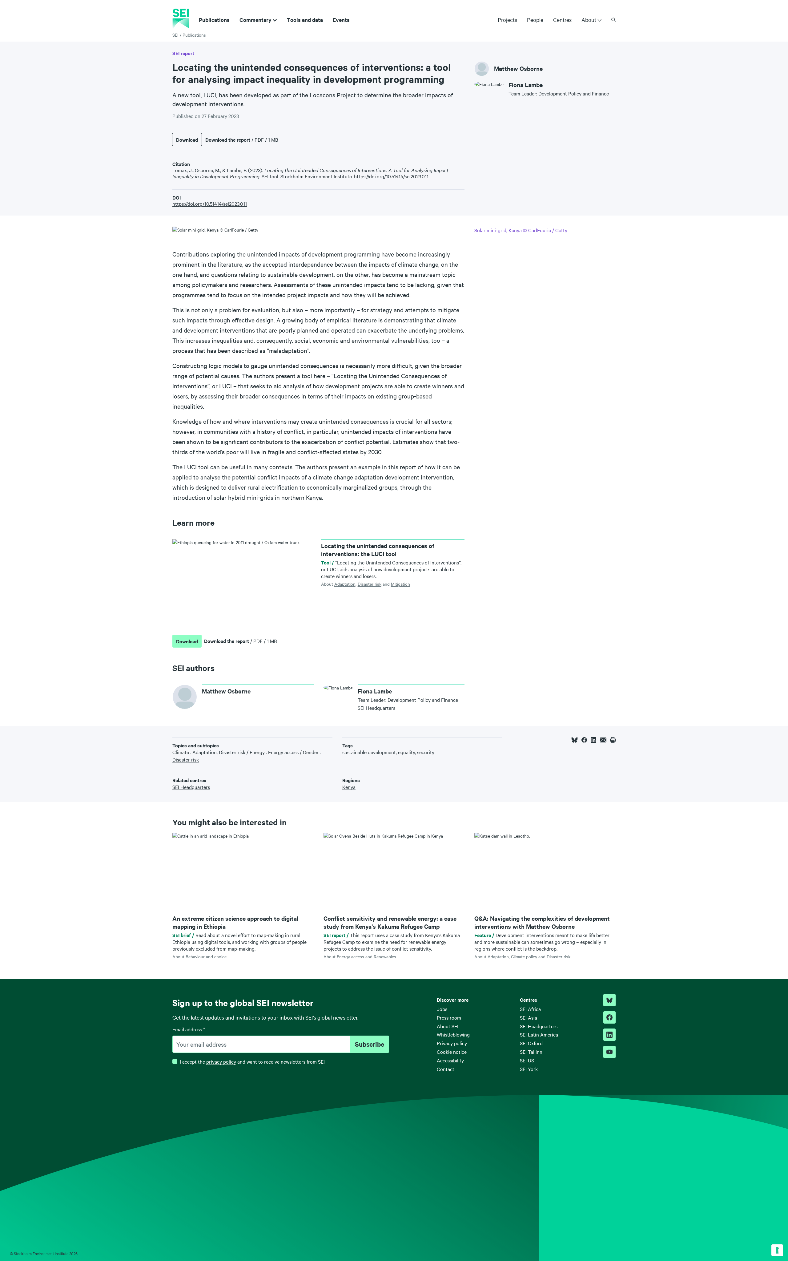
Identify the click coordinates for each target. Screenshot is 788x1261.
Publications (214, 19)
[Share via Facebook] (584, 740)
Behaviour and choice (206, 956)
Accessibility (450, 1060)
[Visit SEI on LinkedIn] (609, 1035)
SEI (175, 35)
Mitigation (400, 584)
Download (187, 139)
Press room (449, 1017)
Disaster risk (369, 584)
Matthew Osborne (518, 68)
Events (341, 19)
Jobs (442, 1008)
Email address (188, 1029)
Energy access (350, 956)
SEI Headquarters (538, 1026)
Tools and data (305, 19)
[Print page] (613, 740)
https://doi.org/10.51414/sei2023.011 (209, 203)
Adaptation (345, 584)
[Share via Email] (603, 740)
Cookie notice (452, 1051)
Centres (562, 19)
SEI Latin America (539, 1034)
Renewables (385, 956)
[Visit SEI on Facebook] (609, 1017)
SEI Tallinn (531, 1051)
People (535, 19)
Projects (507, 19)
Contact (445, 1068)
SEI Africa (530, 1008)
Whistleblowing (453, 1034)
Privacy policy (452, 1043)
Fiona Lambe (526, 85)
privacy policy (221, 1061)
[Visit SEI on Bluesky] (609, 1000)
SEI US (527, 1060)
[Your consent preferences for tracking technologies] (777, 1250)
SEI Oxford (531, 1043)
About (588, 20)
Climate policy (524, 956)
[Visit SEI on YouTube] (609, 1052)
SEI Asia (528, 1017)
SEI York (529, 1068)
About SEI (447, 1026)
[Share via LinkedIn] (593, 740)
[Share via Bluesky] (574, 740)
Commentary (255, 20)
